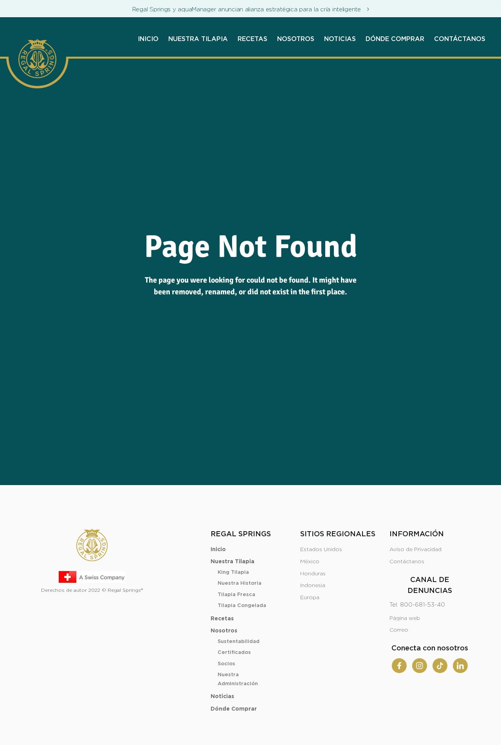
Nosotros (295, 39)
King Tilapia (233, 572)
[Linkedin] (460, 665)
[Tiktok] (440, 665)
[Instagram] (419, 665)
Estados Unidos (321, 549)
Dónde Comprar (395, 39)
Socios (226, 663)
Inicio (148, 39)
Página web (404, 618)
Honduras (313, 574)
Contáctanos (459, 39)
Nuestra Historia (239, 583)
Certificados (234, 652)
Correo (398, 630)
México (309, 561)
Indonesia (312, 585)
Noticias (340, 39)
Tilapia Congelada (242, 605)
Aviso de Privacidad (415, 549)
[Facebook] (399, 665)
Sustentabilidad (239, 641)
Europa (309, 597)
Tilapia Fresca (236, 594)
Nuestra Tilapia (198, 39)
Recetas (252, 39)
